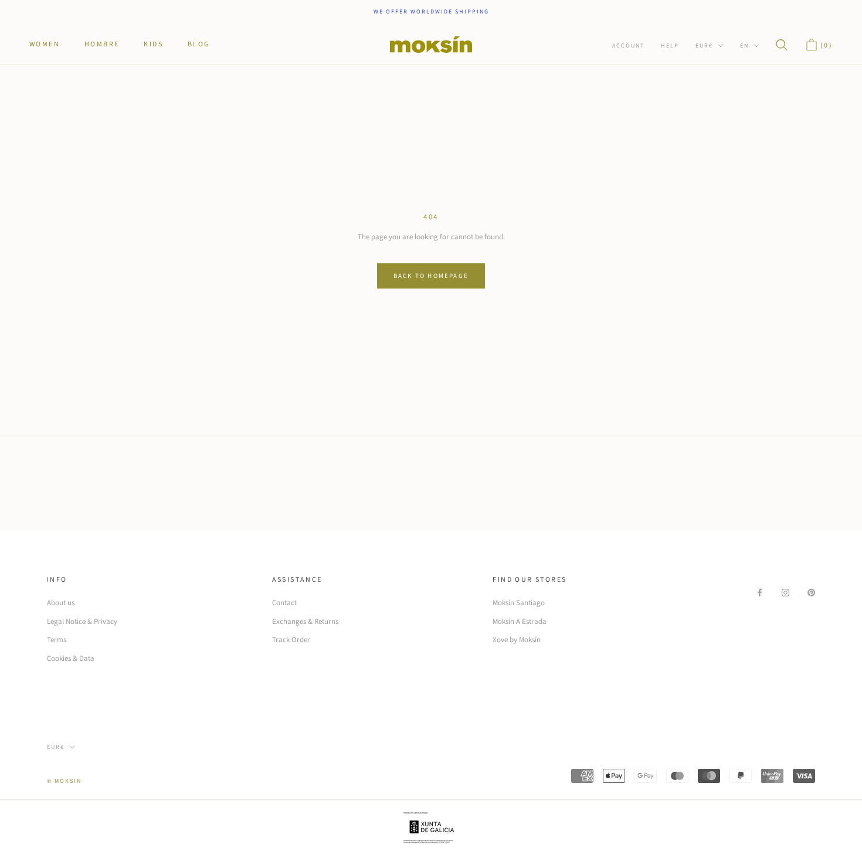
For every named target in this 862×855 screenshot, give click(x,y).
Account (628, 46)
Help (670, 46)
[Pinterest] (811, 592)
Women (44, 44)
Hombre (101, 44)
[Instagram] (785, 592)
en (744, 46)
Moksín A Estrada (520, 621)
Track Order (291, 640)
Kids (153, 44)
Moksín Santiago (519, 603)
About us (60, 603)
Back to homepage (431, 276)
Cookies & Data (70, 658)
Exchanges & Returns (305, 621)
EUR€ (704, 46)
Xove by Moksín (517, 640)
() (825, 45)
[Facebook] (759, 592)
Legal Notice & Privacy (82, 621)
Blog (199, 44)
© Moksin (64, 781)
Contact (284, 603)
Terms (56, 640)
